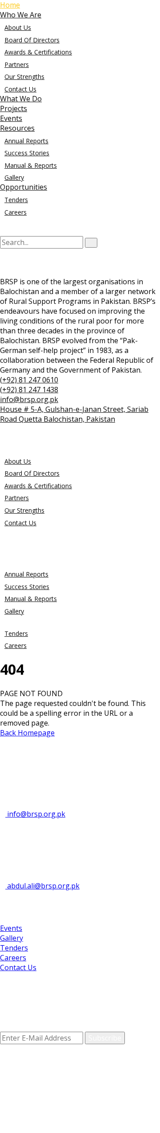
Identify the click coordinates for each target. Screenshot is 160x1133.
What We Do (21, 99)
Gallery (14, 177)
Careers (15, 212)
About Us (17, 27)
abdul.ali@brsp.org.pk (42, 886)
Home (10, 5)
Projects (13, 108)
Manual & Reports (30, 165)
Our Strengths (24, 76)
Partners (16, 64)
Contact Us (20, 89)
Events (11, 118)
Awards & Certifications (38, 52)
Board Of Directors (32, 40)
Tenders (16, 199)
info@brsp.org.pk (35, 814)
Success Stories (26, 153)
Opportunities (23, 187)
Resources (17, 128)
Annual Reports (26, 141)
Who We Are (20, 15)
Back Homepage (27, 733)
